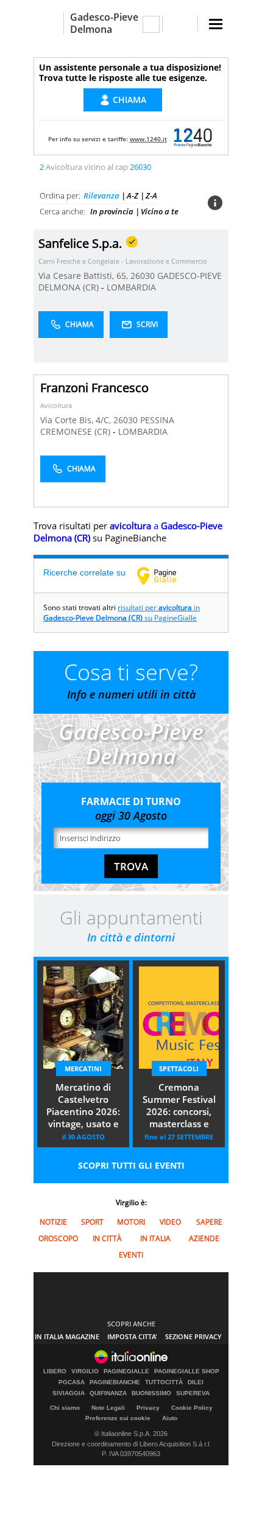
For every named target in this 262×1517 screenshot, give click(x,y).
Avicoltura (56, 405)
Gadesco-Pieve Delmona (104, 23)
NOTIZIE (53, 1222)
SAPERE (209, 1222)
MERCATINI (83, 1068)
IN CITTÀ (107, 1238)
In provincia (111, 211)
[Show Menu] (215, 24)
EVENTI (131, 1255)
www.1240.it (148, 139)
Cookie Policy (192, 1407)
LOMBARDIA (131, 287)
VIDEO (170, 1222)
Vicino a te (160, 211)
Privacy (148, 1407)
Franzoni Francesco (94, 387)
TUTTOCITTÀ (164, 1382)
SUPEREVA (193, 1393)
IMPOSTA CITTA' (132, 1336)
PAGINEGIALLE (126, 1371)
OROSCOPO (58, 1238)
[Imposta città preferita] (48, 23)
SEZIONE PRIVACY (193, 1336)
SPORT (92, 1222)
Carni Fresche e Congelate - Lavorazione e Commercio (122, 261)
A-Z (132, 195)
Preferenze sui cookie (117, 1418)
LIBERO (54, 1371)
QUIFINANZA (108, 1393)
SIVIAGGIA (68, 1393)
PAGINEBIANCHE (115, 1382)
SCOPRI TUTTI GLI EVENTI (131, 1165)
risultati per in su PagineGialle (121, 612)
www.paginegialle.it (165, 575)
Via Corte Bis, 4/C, (76, 420)
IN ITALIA (155, 1238)
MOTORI (131, 1222)
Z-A (151, 195)
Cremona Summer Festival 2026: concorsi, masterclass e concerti (179, 1106)
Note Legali (108, 1407)
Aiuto (169, 1418)
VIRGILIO (85, 1371)
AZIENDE (204, 1238)
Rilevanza (101, 195)
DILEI (196, 1382)
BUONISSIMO (151, 1393)
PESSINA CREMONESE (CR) (107, 425)
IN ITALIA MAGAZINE (67, 1336)
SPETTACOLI (179, 1068)
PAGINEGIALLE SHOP (186, 1371)
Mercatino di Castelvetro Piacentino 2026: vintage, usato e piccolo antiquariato (83, 1106)
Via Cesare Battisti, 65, (84, 275)
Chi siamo (65, 1407)
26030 (142, 275)
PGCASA (71, 1382)
